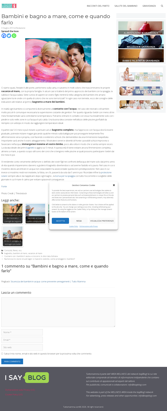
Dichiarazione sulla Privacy (88, 226)
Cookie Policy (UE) (14, 394)
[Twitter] (9, 35)
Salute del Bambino (126, 5)
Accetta (60, 220)
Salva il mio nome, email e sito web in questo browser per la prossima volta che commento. (48, 353)
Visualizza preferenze (102, 220)
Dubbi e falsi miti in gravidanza (141, 61)
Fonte (4, 186)
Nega (79, 220)
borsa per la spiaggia (65, 175)
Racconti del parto (98, 5)
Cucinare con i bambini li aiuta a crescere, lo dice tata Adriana (31, 256)
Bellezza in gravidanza (141, 47)
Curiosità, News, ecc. (13, 250)
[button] (114, 185)
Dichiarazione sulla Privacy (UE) (20, 389)
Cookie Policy (73, 226)
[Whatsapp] (14, 35)
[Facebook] (4, 35)
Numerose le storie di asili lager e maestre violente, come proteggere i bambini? (39, 259)
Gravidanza (149, 5)
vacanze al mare (35, 253)
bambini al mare (20, 253)
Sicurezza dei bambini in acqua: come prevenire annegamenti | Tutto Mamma (48, 281)
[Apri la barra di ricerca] (162, 6)
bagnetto (8, 253)
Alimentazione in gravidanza (141, 33)
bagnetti (30, 147)
